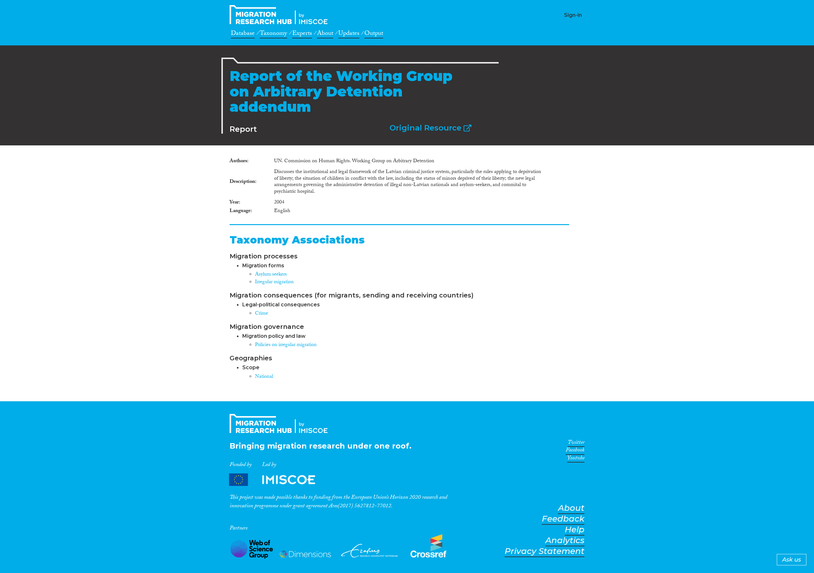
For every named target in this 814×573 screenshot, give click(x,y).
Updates (348, 34)
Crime (261, 314)
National (264, 377)
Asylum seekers (271, 274)
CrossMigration (280, 14)
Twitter (576, 443)
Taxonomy (273, 34)
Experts (302, 34)
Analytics (564, 540)
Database (243, 34)
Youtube (575, 459)
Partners (277, 480)
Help (574, 530)
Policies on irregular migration (286, 345)
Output (373, 34)
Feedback (563, 519)
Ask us (791, 559)
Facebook (575, 451)
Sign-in (573, 15)
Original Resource (427, 127)
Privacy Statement (544, 551)
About (325, 34)
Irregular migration (274, 282)
